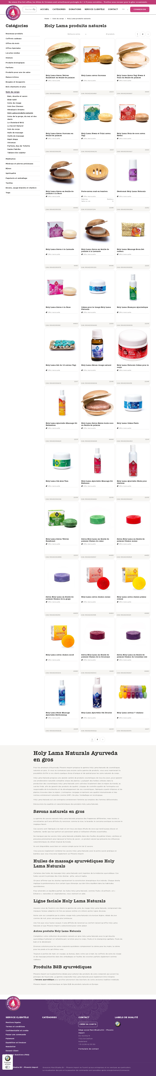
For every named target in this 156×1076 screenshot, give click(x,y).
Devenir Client (12, 1051)
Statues (9, 58)
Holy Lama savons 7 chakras (130, 713)
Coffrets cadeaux (14, 38)
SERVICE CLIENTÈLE (95, 9)
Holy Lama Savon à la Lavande (60, 249)
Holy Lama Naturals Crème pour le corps (133, 366)
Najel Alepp (12, 139)
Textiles (9, 183)
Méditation (11, 159)
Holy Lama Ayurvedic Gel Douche (96, 713)
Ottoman (11, 143)
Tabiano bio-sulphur (16, 153)
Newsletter (11, 1047)
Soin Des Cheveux (15, 106)
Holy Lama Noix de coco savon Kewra (131, 134)
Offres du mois (12, 43)
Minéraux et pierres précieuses (19, 164)
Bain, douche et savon (17, 96)
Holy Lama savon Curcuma (93, 75)
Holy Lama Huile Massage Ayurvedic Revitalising (58, 714)
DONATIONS (75, 9)
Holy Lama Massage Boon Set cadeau (130, 250)
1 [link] (137, 34)
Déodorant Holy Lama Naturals (131, 191)
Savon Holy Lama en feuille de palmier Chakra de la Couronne (95, 656)
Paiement (10, 1038)
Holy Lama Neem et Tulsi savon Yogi (96, 134)
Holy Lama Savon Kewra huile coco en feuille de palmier (97, 424)
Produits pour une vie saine (18, 72)
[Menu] (11, 1055)
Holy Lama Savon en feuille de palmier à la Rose (59, 192)
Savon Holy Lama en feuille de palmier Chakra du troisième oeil (132, 656)
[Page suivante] (148, 34)
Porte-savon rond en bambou (94, 191)
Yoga (8, 193)
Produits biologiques (15, 63)
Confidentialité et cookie (17, 1030)
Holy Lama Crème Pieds (128, 423)
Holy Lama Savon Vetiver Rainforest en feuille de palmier (60, 76)
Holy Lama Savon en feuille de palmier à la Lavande (95, 250)
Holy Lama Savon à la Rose (58, 307)
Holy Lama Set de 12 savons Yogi (61, 365)
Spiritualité (11, 173)
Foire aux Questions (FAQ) (17, 1055)
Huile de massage (15, 133)
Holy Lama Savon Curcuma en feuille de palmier (59, 134)
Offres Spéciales (13, 48)
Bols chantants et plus (16, 87)
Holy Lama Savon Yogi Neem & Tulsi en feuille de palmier (131, 76)
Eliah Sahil (12, 100)
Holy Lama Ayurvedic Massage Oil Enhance (97, 482)
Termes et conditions (15, 1026)
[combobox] (29, 9)
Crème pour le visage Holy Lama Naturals (96, 308)
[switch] (7, 1067)
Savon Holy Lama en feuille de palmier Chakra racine (131, 540)
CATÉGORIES (59, 9)
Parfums (9, 67)
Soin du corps (13, 92)
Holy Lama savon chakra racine (95, 597)
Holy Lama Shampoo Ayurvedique (132, 307)
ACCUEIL (44, 9)
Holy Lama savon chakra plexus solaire (131, 598)
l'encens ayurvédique (44, 980)
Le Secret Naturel (15, 126)
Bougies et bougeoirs (15, 82)
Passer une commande (16, 1034)
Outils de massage (15, 136)
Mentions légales (13, 1022)
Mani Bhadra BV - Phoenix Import (23, 1067)
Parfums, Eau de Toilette (18, 146)
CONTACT (113, 9)
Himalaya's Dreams (15, 110)
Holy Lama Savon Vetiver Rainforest (57, 540)
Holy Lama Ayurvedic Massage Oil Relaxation (61, 424)
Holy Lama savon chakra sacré (60, 655)
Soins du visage (14, 103)
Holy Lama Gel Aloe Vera (57, 481)
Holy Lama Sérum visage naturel (96, 365)
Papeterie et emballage (16, 178)
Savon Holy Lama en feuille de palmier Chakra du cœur (95, 540)
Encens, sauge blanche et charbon (21, 188)
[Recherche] (33, 9)
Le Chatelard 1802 (15, 122)
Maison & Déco (12, 77)
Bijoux (8, 168)
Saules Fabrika (13, 149)
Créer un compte (87, 1024)
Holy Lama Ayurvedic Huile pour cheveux (132, 482)
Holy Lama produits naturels (20, 113)
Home (47, 18)
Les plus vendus (13, 53)
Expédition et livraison (16, 1042)
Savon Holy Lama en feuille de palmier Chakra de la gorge (59, 598)
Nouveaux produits (14, 34)
